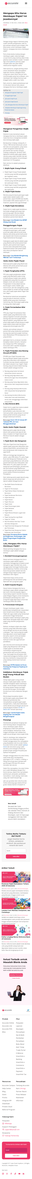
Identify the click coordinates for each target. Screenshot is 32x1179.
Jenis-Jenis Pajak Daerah (11, 101)
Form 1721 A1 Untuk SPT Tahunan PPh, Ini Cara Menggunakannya (15, 422)
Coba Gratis (16, 978)
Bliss (4, 1032)
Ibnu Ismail (6, 915)
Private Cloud (7, 1107)
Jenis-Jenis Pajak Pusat (11, 98)
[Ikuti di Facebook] (11, 1173)
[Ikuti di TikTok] (15, 1173)
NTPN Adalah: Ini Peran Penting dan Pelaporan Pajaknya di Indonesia (15, 667)
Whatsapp (8, 1123)
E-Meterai (19, 1053)
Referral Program (8, 1110)
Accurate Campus (8, 1085)
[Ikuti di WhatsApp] (7, 1173)
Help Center (6, 1088)
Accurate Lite (7, 1026)
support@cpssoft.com (12, 1130)
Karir (21, 1088)
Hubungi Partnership (12, 1136)
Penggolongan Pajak (10, 95)
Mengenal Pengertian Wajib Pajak (14, 92)
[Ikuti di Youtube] (19, 1173)
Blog (4, 1091)
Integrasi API (7, 1101)
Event (4, 1094)
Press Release (21, 1094)
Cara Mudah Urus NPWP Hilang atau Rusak (15, 221)
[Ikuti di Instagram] (3, 1173)
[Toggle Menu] (26, 3)
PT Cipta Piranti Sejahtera (16, 1163)
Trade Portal (20, 1050)
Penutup (7, 113)
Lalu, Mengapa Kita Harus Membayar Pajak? (16, 104)
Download (6, 1104)
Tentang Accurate (22, 1085)
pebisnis (12, 62)
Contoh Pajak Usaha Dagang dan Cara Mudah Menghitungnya (14, 714)
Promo (4, 1097)
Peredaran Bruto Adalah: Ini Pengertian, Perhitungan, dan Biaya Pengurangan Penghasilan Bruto (15, 537)
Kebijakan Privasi (13, 1165)
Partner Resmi (21, 1091)
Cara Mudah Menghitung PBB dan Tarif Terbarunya (15, 256)
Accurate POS (7, 1029)
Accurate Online (8, 1023)
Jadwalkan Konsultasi (16, 975)
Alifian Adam (7, 888)
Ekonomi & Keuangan (23, 888)
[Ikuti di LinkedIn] (23, 1173)
